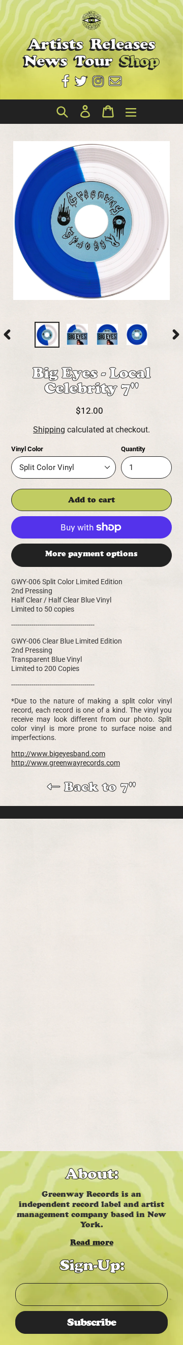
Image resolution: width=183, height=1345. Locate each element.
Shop (139, 60)
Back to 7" (98, 786)
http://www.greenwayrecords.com (65, 763)
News (45, 60)
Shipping (49, 429)
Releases (122, 44)
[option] (47, 334)
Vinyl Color (27, 449)
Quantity (133, 449)
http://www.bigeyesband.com (58, 754)
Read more (91, 1242)
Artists (55, 44)
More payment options (91, 553)
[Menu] (128, 112)
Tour (93, 60)
